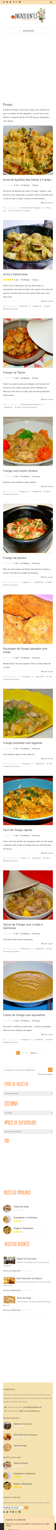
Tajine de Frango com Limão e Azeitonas (23, 926)
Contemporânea (26, 208)
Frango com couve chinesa (20, 471)
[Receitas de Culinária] (28, 22)
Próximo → (34, 1053)
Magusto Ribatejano (23, 1228)
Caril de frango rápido (17, 830)
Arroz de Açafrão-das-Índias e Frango (27, 179)
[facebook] (13, 2)
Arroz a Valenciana (15, 274)
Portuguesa (37, 208)
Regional (26, 582)
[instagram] (20, 2)
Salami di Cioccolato (27, 1258)
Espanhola (23, 306)
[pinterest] (7, 2)
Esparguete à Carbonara (25, 1217)
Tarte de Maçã (24, 1297)
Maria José (16, 1271)
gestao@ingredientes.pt (32, 1407)
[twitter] (10, 2)
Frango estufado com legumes (22, 743)
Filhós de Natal (21, 1206)
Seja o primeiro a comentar (20, 211)
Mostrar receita (47, 202)
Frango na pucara (14, 558)
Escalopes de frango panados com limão (25, 650)
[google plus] (16, 2)
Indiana (24, 858)
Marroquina (37, 404)
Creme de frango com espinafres (24, 1015)
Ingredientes (37, 306)
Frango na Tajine (14, 372)
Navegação (28, 31)
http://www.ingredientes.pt (29, 1411)
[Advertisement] (28, 62)
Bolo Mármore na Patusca (29, 1278)
